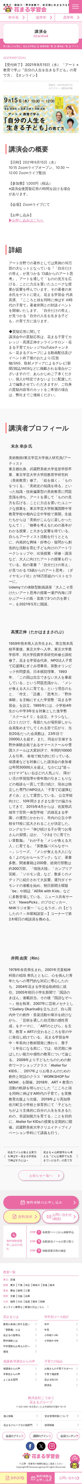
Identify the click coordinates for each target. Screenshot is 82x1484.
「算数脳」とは (11, 1329)
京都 (12, 1296)
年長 (46, 1329)
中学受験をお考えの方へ (16, 1346)
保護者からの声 (11, 1368)
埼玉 (27, 1285)
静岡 (20, 1290)
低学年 (41, 17)
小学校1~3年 (51, 1335)
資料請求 (25, 1217)
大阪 (20, 1296)
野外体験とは (10, 1340)
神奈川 (36, 1285)
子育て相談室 (51, 1374)
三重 (27, 1290)
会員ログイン (13, 1436)
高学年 (68, 17)
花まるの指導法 (11, 1335)
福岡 (12, 1301)
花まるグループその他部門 (17, 1425)
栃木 (52, 1285)
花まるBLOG (51, 1379)
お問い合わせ (68, 1478)
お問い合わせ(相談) (62, 1217)
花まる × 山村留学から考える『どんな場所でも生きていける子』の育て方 (58, 1156)
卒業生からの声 (11, 1374)
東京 (12, 1285)
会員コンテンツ (69, 1436)
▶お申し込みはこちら (26, 220)
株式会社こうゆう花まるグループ (41, 1400)
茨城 (44, 1285)
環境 (5, 1351)
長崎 (42, 1301)
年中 (46, 1324)
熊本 (35, 1301)
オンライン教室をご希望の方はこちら (23, 1307)
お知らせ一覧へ (41, 1175)
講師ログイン (40, 1436)
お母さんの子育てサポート (58, 1368)
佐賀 (27, 1301)
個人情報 (8, 1416)
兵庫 (27, 1296)
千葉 (20, 1285)
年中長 (13, 17)
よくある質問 (10, 1379)
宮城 (12, 1279)
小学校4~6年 (51, 1340)
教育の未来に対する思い (16, 1324)
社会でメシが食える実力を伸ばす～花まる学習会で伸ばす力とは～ (22, 1156)
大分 (20, 1301)
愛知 (12, 1290)
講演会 (48, 1385)
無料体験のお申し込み (44, 1202)
